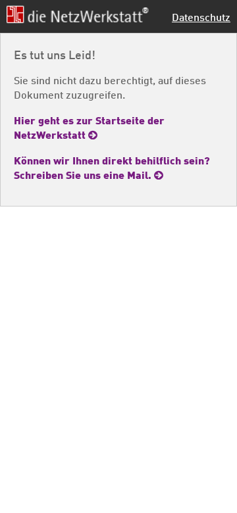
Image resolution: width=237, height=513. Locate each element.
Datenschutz (201, 17)
